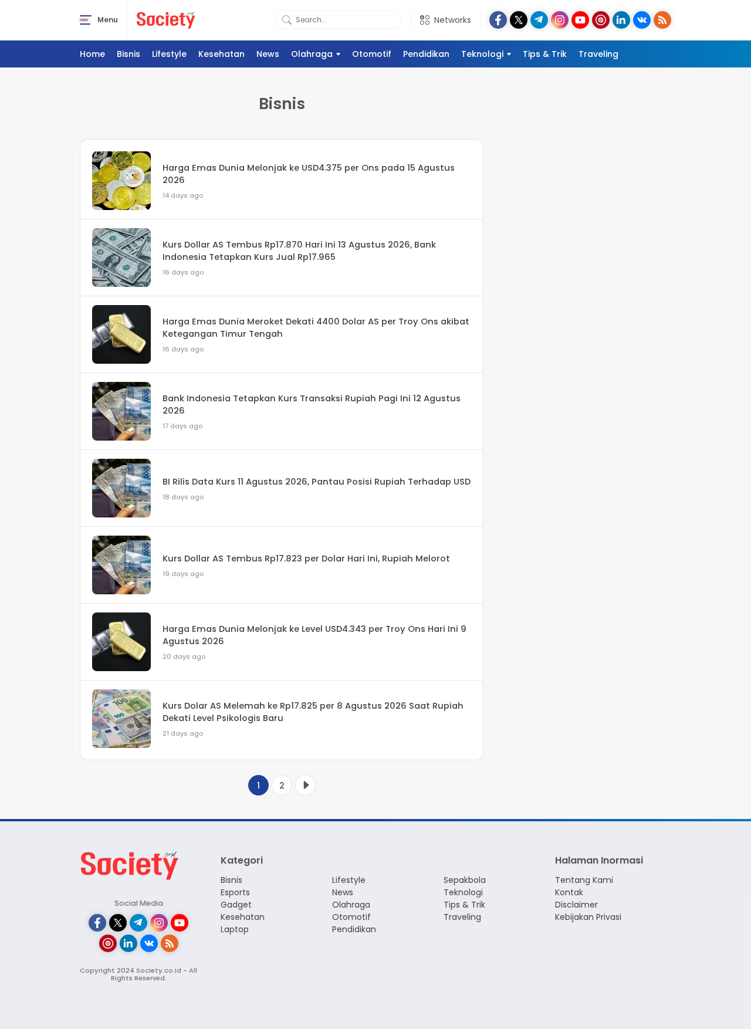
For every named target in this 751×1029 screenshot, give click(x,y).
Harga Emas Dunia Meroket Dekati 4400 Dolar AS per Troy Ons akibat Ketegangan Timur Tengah (316, 327)
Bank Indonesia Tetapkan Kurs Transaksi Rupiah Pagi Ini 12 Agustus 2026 (312, 404)
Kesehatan (221, 54)
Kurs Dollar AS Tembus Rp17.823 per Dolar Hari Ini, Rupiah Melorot (306, 558)
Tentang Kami (584, 880)
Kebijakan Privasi (588, 917)
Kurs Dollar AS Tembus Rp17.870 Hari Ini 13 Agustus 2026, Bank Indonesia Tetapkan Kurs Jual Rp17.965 (299, 250)
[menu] (86, 20)
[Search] (287, 20)
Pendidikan (426, 54)
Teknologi (482, 54)
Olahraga (312, 54)
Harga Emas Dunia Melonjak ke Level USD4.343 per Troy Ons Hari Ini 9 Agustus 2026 (314, 634)
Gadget (236, 904)
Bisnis (128, 54)
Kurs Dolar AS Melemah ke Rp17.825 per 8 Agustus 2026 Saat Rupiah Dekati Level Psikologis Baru (313, 711)
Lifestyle (169, 54)
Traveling (598, 54)
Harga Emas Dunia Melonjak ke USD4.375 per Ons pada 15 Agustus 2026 (309, 173)
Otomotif (371, 54)
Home (92, 54)
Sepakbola (465, 880)
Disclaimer (576, 904)
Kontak (569, 892)
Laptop (235, 929)
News (267, 54)
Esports (235, 892)
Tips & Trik (545, 54)
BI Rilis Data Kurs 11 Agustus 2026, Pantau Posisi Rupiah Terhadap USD (317, 482)
